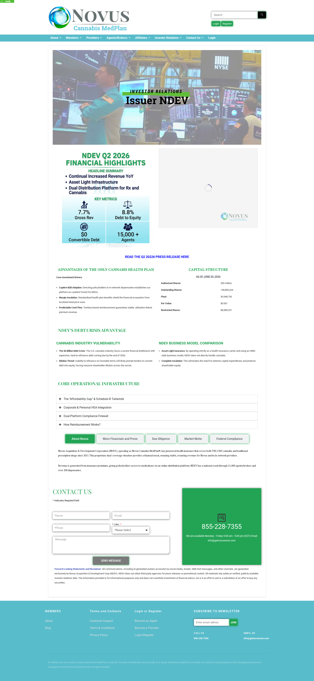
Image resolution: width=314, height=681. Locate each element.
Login (212, 38)
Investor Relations (166, 38)
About (54, 38)
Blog (48, 628)
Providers (92, 38)
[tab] (80, 438)
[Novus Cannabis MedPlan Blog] (7, 1)
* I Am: (116, 524)
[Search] (262, 14)
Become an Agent (146, 621)
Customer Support (101, 621)
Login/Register (144, 635)
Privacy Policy (99, 635)
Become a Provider (147, 628)
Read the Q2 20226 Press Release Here (157, 257)
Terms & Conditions (102, 628)
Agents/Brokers (117, 38)
